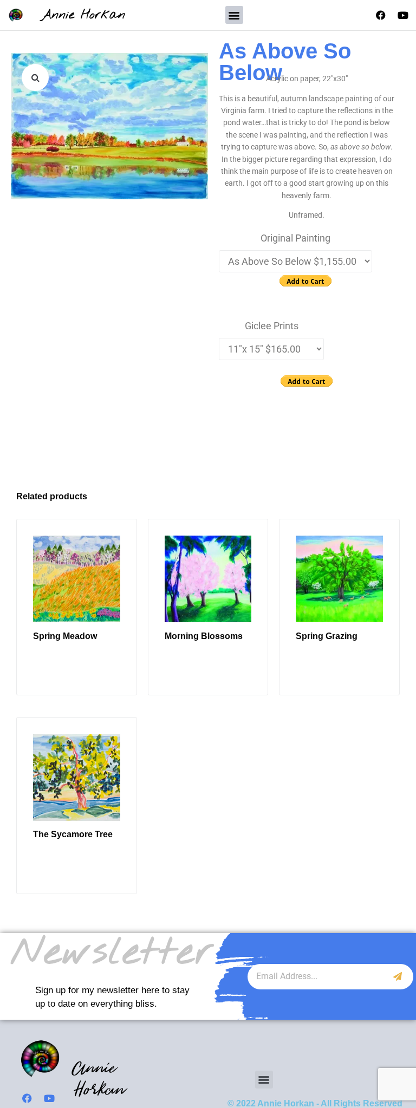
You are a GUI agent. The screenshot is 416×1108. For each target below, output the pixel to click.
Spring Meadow (65, 636)
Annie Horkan (83, 14)
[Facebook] (381, 15)
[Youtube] (403, 15)
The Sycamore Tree (73, 834)
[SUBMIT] (397, 976)
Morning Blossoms (204, 636)
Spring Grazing (327, 636)
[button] (234, 15)
